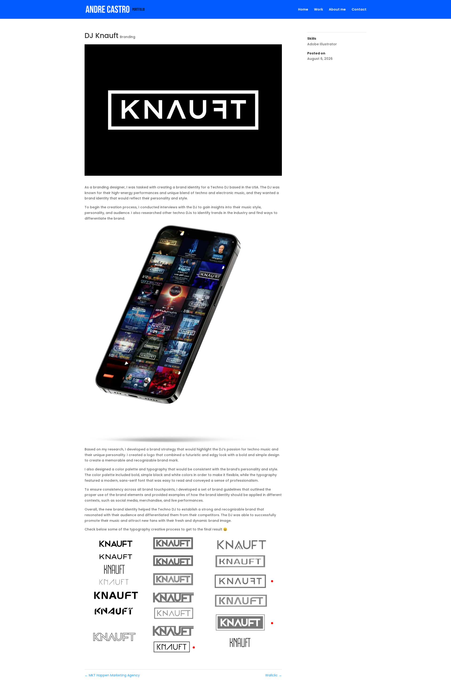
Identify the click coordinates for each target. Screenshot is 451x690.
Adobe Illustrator (322, 44)
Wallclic (273, 675)
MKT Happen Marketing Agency (112, 675)
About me (337, 10)
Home (303, 10)
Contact (359, 10)
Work (318, 10)
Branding (127, 36)
